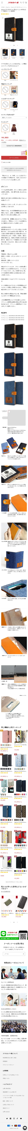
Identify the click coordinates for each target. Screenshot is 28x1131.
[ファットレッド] (15, 845)
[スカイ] (1, 820)
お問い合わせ (6, 1111)
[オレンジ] (19, 794)
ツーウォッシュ (22, 57)
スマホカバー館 (15, 1128)
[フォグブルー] (21, 820)
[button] (2, 2)
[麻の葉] (9, 769)
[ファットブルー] (17, 845)
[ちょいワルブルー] (22, 845)
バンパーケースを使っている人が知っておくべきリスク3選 (13, 1096)
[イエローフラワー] (1, 845)
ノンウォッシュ (5, 57)
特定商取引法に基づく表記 (9, 1057)
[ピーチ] (22, 794)
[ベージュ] (7, 745)
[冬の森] (15, 769)
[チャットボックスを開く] (25, 1128)
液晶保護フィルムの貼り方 (9, 1092)
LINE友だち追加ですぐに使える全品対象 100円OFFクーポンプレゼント (14, 169)
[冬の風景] (17, 769)
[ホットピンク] (24, 794)
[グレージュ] (5, 745)
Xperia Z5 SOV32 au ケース (18, 7)
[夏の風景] (21, 769)
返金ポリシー (6, 1108)
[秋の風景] (22, 769)
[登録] (23, 954)
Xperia (8, 7)
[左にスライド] (10, 45)
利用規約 (5, 1061)
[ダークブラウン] (10, 820)
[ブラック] (12, 820)
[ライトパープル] (19, 871)
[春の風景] (19, 769)
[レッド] (17, 794)
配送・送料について (8, 1101)
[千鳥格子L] (7, 769)
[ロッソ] (3, 820)
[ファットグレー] (19, 845)
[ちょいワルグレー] (24, 845)
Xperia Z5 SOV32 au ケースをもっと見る (14, 881)
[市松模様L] (3, 769)
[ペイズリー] (10, 769)
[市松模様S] (1, 769)
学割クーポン (6, 1078)
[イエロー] (22, 871)
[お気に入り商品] (23, 2)
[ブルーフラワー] (5, 845)
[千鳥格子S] (5, 769)
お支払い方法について (8, 1104)
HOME (3, 7)
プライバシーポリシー (8, 1064)
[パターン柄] (24, 769)
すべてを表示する (5, 891)
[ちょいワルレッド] (21, 845)
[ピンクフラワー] (3, 845)
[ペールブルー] (3, 745)
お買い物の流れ (7, 1088)
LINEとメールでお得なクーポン (11, 1075)
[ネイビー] (15, 794)
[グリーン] (9, 820)
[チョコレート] (15, 820)
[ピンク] (1, 745)
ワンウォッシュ (14, 57)
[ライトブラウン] (9, 745)
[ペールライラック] (10, 745)
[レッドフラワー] (7, 845)
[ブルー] (26, 794)
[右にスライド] (17, 45)
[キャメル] (7, 820)
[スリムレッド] (26, 845)
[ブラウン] (26, 871)
